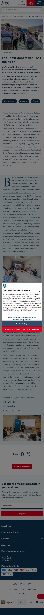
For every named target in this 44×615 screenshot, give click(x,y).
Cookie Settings (22, 324)
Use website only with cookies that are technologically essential (22, 318)
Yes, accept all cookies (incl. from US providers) (22, 329)
